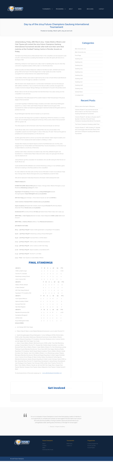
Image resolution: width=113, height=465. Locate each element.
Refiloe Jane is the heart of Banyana (85, 106)
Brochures (90, 9)
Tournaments (46, 9)
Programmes (59, 9)
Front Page (78, 55)
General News (79, 92)
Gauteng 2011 (78, 62)
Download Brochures (47, 449)
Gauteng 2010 (79, 58)
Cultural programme (92, 443)
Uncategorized (79, 95)
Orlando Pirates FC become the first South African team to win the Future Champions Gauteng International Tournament (86, 111)
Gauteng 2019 (79, 88)
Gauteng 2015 (78, 75)
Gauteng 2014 (79, 72)
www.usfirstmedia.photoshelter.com (52, 373)
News (79, 9)
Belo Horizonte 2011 (80, 52)
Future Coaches (91, 445)
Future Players (91, 447)
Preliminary (69, 443)
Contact (101, 9)
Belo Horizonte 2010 (80, 49)
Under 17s (69, 445)
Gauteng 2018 (79, 85)
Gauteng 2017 (78, 82)
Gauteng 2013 (78, 68)
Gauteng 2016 (79, 78)
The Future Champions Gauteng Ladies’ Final (87, 124)
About (71, 9)
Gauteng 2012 (78, 65)
